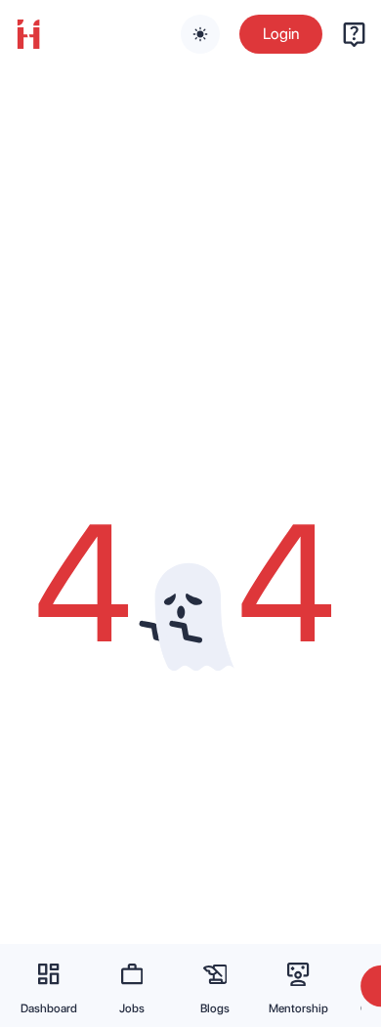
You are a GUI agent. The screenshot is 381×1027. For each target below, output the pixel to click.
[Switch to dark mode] (200, 34)
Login (281, 33)
